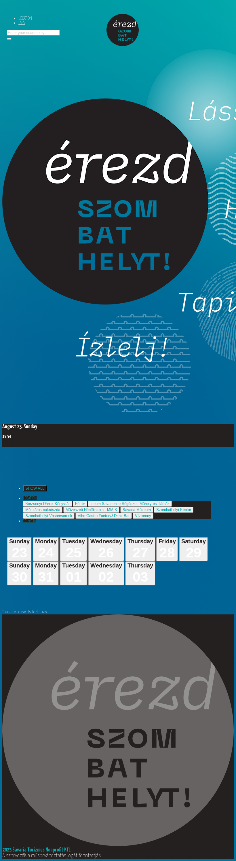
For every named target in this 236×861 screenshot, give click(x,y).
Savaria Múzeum (137, 510)
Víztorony (143, 516)
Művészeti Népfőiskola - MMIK (91, 510)
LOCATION (25, 18)
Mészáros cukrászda (42, 510)
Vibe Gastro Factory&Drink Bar (104, 516)
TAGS (21, 23)
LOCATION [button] (30, 498)
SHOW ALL (34, 488)
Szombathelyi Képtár (173, 510)
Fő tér (80, 504)
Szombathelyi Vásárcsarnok (48, 516)
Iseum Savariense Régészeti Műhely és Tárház (130, 504)
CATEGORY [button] (29, 521)
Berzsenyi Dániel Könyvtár (47, 504)
